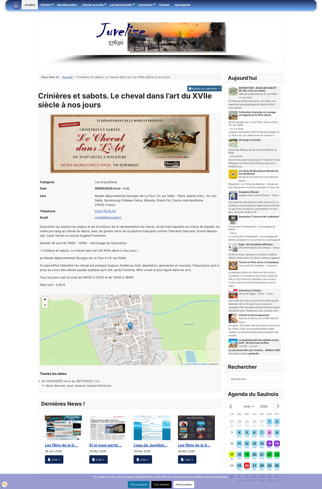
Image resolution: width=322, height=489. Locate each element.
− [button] (45, 305)
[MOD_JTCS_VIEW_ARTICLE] (63, 428)
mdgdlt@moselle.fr (108, 217)
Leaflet (186, 363)
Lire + (55, 459)
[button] (93, 5)
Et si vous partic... (105, 445)
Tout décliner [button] (161, 484)
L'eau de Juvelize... (151, 445)
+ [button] (45, 299)
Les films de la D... (61, 445)
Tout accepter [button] (138, 484)
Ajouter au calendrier (204, 88)
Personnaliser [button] (184, 484)
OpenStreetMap (200, 363)
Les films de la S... (194, 445)
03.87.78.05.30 (105, 211)
